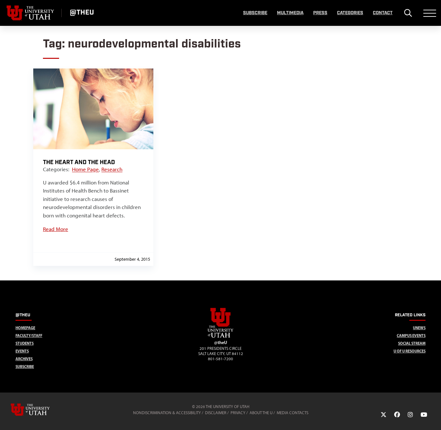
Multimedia (290, 13)
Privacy (238, 412)
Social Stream (412, 343)
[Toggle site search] (407, 13)
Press (320, 13)
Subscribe (255, 13)
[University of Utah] (39, 410)
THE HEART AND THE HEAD (79, 162)
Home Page (85, 169)
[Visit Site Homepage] (220, 336)
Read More (55, 229)
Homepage (25, 327)
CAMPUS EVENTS (411, 335)
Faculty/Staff (28, 335)
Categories (350, 13)
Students (24, 343)
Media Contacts (292, 412)
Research (111, 169)
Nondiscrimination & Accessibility (167, 412)
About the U (261, 412)
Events (22, 351)
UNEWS (419, 327)
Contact (383, 13)
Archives (24, 358)
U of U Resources (410, 351)
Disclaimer (215, 412)
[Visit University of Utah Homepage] (30, 13)
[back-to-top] (433, 417)
